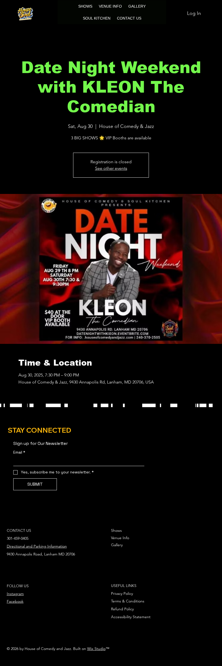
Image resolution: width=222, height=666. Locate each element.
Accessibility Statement (131, 616)
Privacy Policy (122, 593)
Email (19, 452)
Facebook (15, 601)
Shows (116, 530)
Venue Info (120, 537)
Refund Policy (122, 609)
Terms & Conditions (127, 601)
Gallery (117, 544)
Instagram (15, 593)
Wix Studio (96, 648)
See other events (111, 168)
